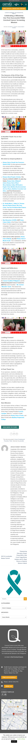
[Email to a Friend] (17, 434)
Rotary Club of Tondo (17, 415)
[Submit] (25, 598)
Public (14, 13)
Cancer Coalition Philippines (11, 280)
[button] (26, 4)
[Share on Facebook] (11, 434)
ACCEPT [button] (14, 741)
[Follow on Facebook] (2, 694)
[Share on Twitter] (14, 434)
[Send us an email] (5, 694)
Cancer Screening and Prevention (14, 12)
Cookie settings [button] (21, 739)
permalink (21, 441)
